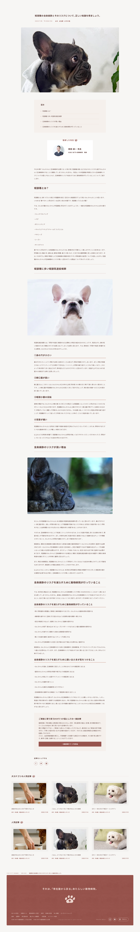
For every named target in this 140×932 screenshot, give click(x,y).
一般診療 (43, 916)
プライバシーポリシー (101, 919)
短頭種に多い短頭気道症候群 (52, 116)
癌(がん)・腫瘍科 (34, 916)
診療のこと (24, 913)
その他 (68, 21)
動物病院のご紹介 (34, 913)
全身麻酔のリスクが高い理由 (52, 121)
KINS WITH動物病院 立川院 (42, 919)
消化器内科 (25, 916)
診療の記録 (49, 913)
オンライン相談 (52, 916)
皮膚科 (18, 916)
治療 (61, 21)
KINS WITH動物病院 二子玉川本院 (22, 919)
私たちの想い (15, 913)
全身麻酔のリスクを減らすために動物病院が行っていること (62, 127)
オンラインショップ (66, 913)
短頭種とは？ (46, 111)
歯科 (13, 916)
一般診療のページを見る (70, 744)
